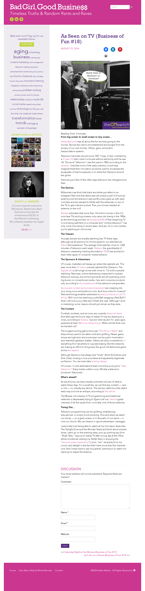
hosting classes (99, 361)
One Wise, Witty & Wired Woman (35, 571)
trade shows (37, 114)
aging (21, 52)
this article (110, 391)
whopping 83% (96, 220)
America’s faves (114, 314)
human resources (16, 81)
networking (37, 86)
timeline (65, 166)
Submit (65, 546)
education (34, 67)
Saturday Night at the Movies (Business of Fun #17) (91, 552)
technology (23, 109)
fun (20, 76)
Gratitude (27, 76)
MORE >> (27, 230)
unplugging (32, 124)
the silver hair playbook (21, 114)
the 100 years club (36, 109)
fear (11, 76)
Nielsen (65, 213)
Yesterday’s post (69, 142)
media (30, 86)
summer (13, 109)
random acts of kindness (30, 95)
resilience (29, 100)
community (35, 58)
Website (65, 534)
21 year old (68, 159)
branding (35, 52)
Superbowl (66, 271)
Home (12, 571)
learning (40, 81)
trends (21, 123)
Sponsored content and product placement (83, 288)
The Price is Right (108, 331)
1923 (105, 252)
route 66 (38, 99)
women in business (26, 128)
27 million (82, 267)
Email (64, 523)
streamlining (31, 104)
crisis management (36, 62)
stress (38, 104)
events (26, 72)
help (34, 76)
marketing (24, 86)
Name (65, 512)
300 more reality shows (89, 323)
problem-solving (32, 90)
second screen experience (75, 442)
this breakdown (87, 283)
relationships (17, 99)
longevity (15, 86)
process (17, 95)
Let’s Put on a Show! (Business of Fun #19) (105, 555)
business (21, 57)
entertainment (16, 72)
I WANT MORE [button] (26, 44)
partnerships (17, 90)
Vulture (84, 320)
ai (29, 53)
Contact (59, 571)
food (16, 76)
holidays (40, 76)
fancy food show (36, 72)
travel (38, 119)
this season (73, 350)
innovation (29, 81)
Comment (66, 482)
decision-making (22, 67)
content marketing (19, 62)
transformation (24, 118)
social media (18, 104)
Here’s (64, 245)
